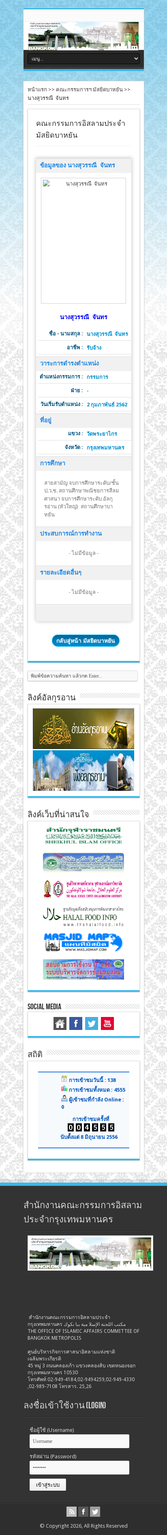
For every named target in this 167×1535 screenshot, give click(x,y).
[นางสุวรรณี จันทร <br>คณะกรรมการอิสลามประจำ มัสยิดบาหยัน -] (83, 241)
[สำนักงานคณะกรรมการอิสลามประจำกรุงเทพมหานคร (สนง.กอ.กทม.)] (83, 44)
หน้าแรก (37, 89)
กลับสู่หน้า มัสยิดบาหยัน (85, 640)
